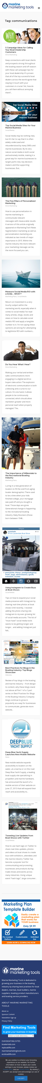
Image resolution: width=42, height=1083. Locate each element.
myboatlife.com (8, 1047)
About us (5, 1011)
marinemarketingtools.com (13, 1051)
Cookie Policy (8, 1069)
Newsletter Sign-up (9, 1018)
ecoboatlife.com (9, 1054)
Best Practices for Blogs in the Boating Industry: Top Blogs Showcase (20, 670)
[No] (39, 1070)
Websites (8, 675)
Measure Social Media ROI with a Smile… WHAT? (20, 293)
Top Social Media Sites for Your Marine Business (20, 126)
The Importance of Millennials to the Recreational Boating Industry (21, 475)
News (7, 757)
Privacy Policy (7, 1021)
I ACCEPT (21, 1078)
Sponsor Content (8, 1014)
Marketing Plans (11, 296)
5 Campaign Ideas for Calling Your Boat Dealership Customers (19, 50)
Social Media (9, 130)
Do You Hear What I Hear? (17, 364)
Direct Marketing (11, 55)
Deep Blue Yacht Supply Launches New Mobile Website (20, 753)
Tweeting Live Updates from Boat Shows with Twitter (19, 837)
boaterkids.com (8, 1044)
